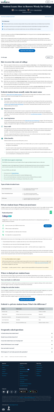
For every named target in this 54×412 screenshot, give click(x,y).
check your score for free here (41, 262)
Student (6, 356)
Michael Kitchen (22, 10)
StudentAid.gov (15, 173)
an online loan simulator (36, 114)
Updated (26, 12)
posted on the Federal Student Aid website (13, 104)
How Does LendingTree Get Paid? (8, 16)
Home (2, 356)
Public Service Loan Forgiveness (32, 120)
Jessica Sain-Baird (38, 10)
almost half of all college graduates (14, 94)
